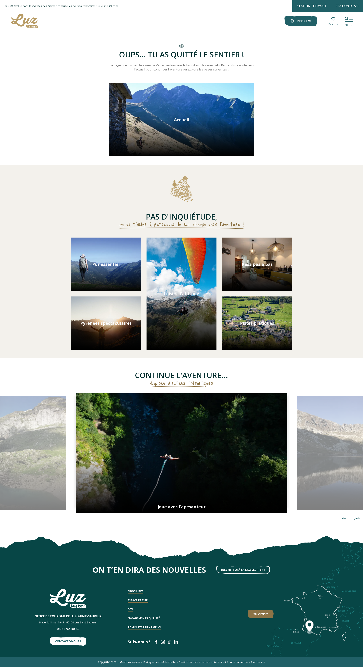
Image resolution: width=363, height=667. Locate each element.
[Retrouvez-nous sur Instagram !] (163, 642)
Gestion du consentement (194, 662)
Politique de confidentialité (159, 662)
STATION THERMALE (312, 6)
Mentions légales (129, 662)
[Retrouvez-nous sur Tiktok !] (169, 642)
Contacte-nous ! (68, 641)
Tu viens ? (260, 614)
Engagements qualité (144, 618)
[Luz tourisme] (20, 21)
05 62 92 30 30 (68, 628)
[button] (344, 518)
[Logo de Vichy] (68, 598)
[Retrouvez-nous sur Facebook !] (156, 642)
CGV (130, 609)
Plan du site (258, 662)
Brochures (135, 591)
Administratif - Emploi (144, 627)
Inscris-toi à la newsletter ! (243, 570)
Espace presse (138, 600)
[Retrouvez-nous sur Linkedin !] (176, 642)
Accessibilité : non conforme (230, 662)
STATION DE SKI (347, 6)
